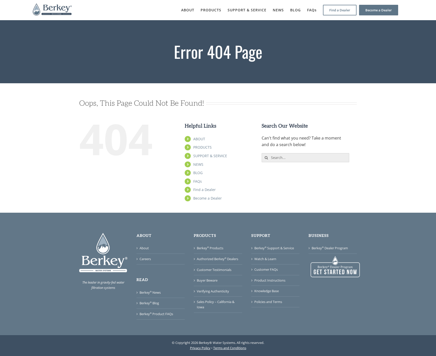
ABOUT (199, 138)
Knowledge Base (266, 291)
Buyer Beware (207, 280)
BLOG (198, 172)
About (144, 248)
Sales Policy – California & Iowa (215, 304)
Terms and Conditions (229, 348)
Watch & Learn (265, 259)
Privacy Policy (200, 348)
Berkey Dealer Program (330, 248)
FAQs (197, 181)
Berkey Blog (149, 303)
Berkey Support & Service (274, 248)
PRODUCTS (202, 147)
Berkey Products (210, 248)
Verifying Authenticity (213, 291)
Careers (145, 259)
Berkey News (150, 292)
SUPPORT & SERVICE (210, 155)
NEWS (198, 164)
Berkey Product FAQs (156, 314)
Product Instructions (269, 280)
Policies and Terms (268, 301)
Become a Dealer (207, 198)
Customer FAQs (266, 269)
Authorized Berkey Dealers (217, 259)
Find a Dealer (204, 189)
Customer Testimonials (214, 269)
